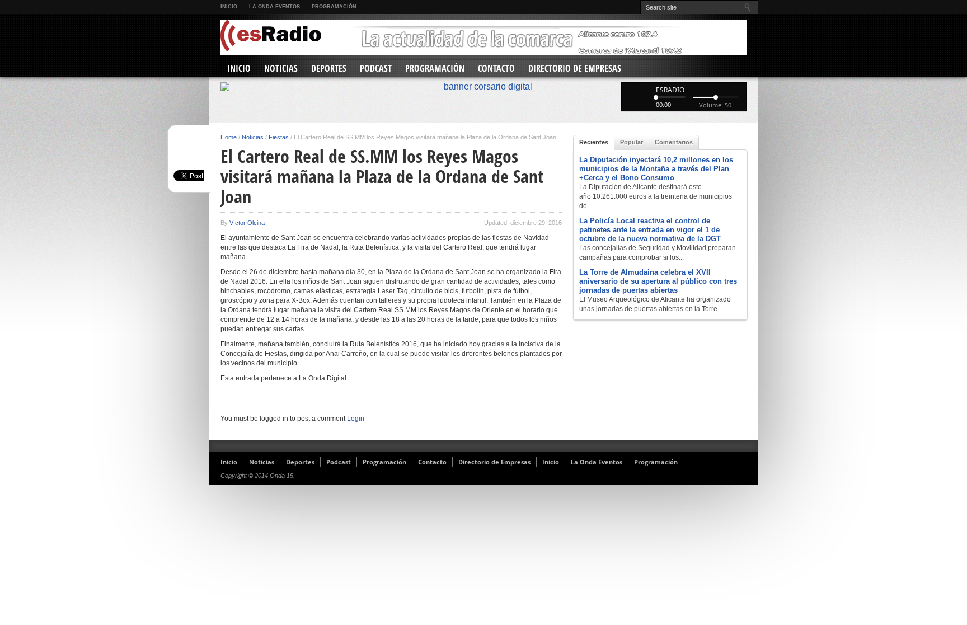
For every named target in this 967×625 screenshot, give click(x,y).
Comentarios (674, 142)
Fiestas (279, 137)
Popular (631, 142)
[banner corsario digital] (483, 86)
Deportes (328, 68)
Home (228, 137)
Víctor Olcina (247, 222)
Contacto (496, 68)
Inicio (228, 7)
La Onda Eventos (274, 7)
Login (355, 418)
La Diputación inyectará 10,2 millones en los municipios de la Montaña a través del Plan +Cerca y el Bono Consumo (656, 169)
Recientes (593, 142)
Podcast (376, 68)
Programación (334, 7)
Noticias (281, 68)
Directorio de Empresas (574, 68)
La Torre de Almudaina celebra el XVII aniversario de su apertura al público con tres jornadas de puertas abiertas (658, 281)
